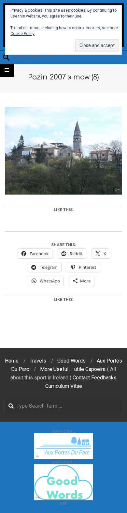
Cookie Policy (22, 33)
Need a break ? (63, 430)
